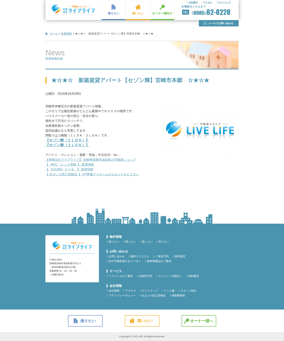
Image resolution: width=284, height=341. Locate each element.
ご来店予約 (162, 256)
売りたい (163, 241)
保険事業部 (178, 295)
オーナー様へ (201, 321)
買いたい (138, 13)
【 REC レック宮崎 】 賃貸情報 (69, 164)
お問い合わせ (117, 256)
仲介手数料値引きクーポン (125, 261)
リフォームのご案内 (121, 276)
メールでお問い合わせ (220, 23)
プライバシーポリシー (122, 295)
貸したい (147, 241)
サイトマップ (224, 2)
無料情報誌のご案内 (159, 261)
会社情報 (114, 290)
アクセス (207, 2)
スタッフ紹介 (188, 290)
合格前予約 (145, 276)
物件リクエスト (140, 256)
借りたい (113, 13)
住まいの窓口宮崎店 (153, 295)
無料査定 (180, 256)
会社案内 (193, 2)
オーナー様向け (162, 13)
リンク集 (169, 290)
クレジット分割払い (170, 276)
